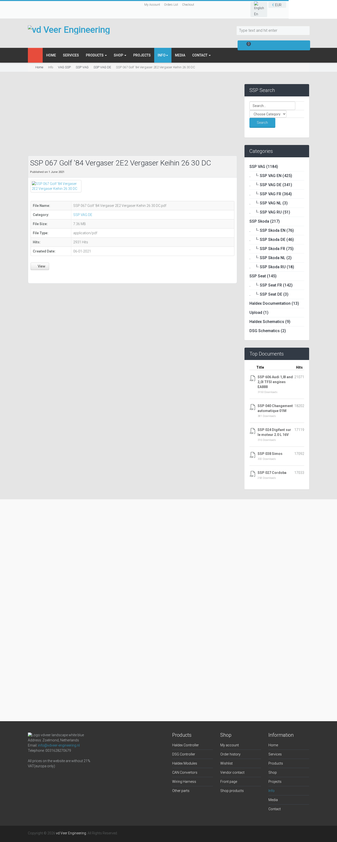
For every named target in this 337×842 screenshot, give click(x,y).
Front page (228, 782)
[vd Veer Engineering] (69, 29)
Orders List (171, 4)
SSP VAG (82, 67)
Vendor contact (232, 772)
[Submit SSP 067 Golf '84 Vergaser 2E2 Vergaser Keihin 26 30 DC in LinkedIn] (45, 275)
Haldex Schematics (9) (269, 321)
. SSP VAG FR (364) (270, 194)
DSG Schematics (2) (267, 330)
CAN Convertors (184, 772)
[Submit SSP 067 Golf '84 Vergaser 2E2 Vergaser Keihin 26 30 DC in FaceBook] (34, 275)
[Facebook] (33, 776)
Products (95, 55)
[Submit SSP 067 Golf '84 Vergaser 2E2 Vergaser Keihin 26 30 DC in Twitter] (40, 275)
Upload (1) (258, 312)
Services (71, 55)
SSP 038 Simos (270, 454)
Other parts (180, 791)
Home (51, 55)
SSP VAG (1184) (263, 166)
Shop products (232, 791)
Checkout (188, 4)
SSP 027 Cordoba (272, 473)
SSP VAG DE (102, 67)
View (41, 266)
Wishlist (226, 763)
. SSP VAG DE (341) (270, 184)
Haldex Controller (185, 745)
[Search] (306, 31)
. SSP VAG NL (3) (268, 203)
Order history (230, 754)
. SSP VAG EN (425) (270, 175)
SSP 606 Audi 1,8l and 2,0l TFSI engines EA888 (275, 382)
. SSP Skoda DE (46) (271, 239)
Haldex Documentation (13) (274, 303)
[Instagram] (45, 776)
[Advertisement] (132, 118)
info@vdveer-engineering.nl (59, 745)
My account (229, 745)
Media (180, 55)
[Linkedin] (56, 776)
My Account (152, 4)
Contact (200, 55)
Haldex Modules (184, 763)
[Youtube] (68, 776)
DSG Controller (183, 754)
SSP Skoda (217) (264, 221)
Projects (142, 55)
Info (271, 791)
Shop (119, 55)
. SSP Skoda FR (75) (271, 248)
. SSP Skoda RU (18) (271, 267)
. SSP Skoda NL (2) (270, 257)
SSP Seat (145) (263, 276)
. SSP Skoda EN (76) (271, 230)
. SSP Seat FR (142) (271, 285)
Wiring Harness (184, 782)
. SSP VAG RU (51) (269, 212)
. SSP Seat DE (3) (268, 294)
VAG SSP (64, 67)
